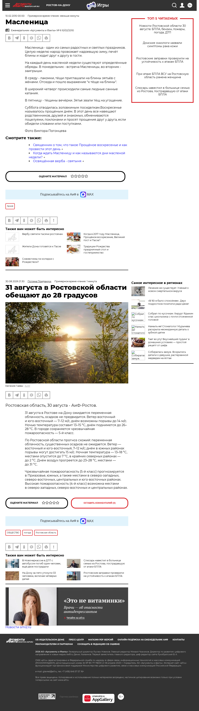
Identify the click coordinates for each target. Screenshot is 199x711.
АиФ (27, 385)
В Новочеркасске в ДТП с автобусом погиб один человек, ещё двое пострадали (41, 563)
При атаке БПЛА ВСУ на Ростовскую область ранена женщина (162, 75)
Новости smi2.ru (18, 627)
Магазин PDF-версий (100, 639)
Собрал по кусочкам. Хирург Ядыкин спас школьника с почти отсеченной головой (170, 316)
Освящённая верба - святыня (57, 161)
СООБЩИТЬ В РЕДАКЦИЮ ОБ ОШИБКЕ (98, 644)
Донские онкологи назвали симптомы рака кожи (162, 44)
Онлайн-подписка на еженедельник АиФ (143, 639)
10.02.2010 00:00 (14, 15)
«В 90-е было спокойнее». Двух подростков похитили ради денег (168, 302)
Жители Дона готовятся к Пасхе (41, 246)
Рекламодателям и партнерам (54, 644)
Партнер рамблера (69, 696)
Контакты (178, 639)
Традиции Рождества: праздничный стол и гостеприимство (97, 249)
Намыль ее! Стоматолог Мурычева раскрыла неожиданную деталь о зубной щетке (169, 329)
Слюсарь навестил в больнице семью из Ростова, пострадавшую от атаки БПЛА (162, 91)
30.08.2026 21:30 (14, 281)
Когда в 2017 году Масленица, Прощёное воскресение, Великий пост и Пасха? (104, 237)
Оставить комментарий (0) (100, 503)
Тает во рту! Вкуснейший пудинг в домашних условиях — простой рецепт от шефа (168, 342)
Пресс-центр (76, 639)
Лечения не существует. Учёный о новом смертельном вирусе (168, 289)
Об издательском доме (49, 639)
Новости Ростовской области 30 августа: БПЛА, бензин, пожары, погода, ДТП (162, 29)
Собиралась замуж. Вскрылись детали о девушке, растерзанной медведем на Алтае (168, 355)
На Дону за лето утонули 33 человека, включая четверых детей (39, 575)
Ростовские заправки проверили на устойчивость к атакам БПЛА (162, 60)
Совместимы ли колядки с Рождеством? (38, 260)
